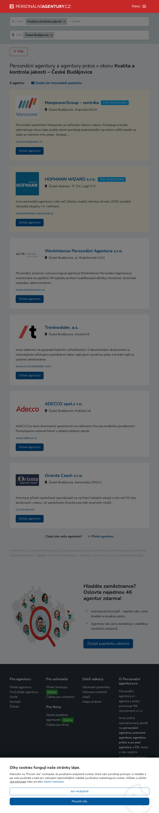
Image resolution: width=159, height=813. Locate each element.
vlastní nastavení (53, 782)
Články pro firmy (57, 725)
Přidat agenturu (102, 536)
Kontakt (15, 702)
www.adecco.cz (26, 438)
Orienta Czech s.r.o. (64, 475)
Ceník (13, 697)
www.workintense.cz (30, 290)
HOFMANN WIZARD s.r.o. (70, 179)
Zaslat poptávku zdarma (108, 643)
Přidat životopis (57, 687)
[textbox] (71, 21)
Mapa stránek (91, 702)
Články (14, 706)
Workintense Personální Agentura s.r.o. (84, 251)
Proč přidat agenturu (24, 692)
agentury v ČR (129, 747)
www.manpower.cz (29, 142)
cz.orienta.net (25, 509)
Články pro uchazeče (60, 697)
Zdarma (51, 692)
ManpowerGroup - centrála (72, 103)
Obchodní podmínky (96, 687)
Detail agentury (30, 151)
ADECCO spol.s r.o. (63, 404)
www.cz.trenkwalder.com (33, 366)
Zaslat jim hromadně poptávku (58, 83)
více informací (18, 782)
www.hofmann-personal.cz (34, 213)
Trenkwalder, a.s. (61, 327)
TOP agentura (115, 103)
